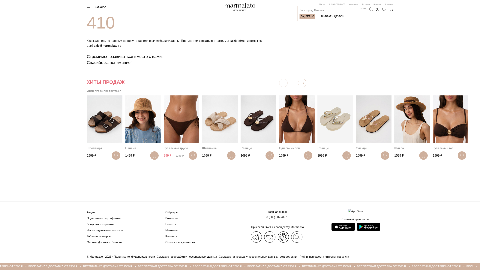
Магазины (353, 4)
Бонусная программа (100, 224)
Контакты (389, 4)
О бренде (171, 212)
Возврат (377, 4)
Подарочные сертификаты (104, 218)
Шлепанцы (94, 148)
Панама (130, 148)
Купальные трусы (176, 148)
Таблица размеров (99, 236)
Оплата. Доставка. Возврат (104, 242)
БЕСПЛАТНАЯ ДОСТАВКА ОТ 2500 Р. (36, 266)
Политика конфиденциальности (134, 256)
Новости (170, 224)
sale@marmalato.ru (107, 45)
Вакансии (171, 218)
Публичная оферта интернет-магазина (324, 256)
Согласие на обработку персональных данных (187, 256)
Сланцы (246, 148)
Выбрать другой (332, 16)
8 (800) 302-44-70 (337, 4)
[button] (302, 83)
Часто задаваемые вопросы (105, 230)
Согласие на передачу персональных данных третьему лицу (258, 256)
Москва (322, 4)
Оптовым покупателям (180, 242)
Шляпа (399, 148)
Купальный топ (289, 148)
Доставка (366, 4)
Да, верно (307, 16)
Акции (91, 212)
